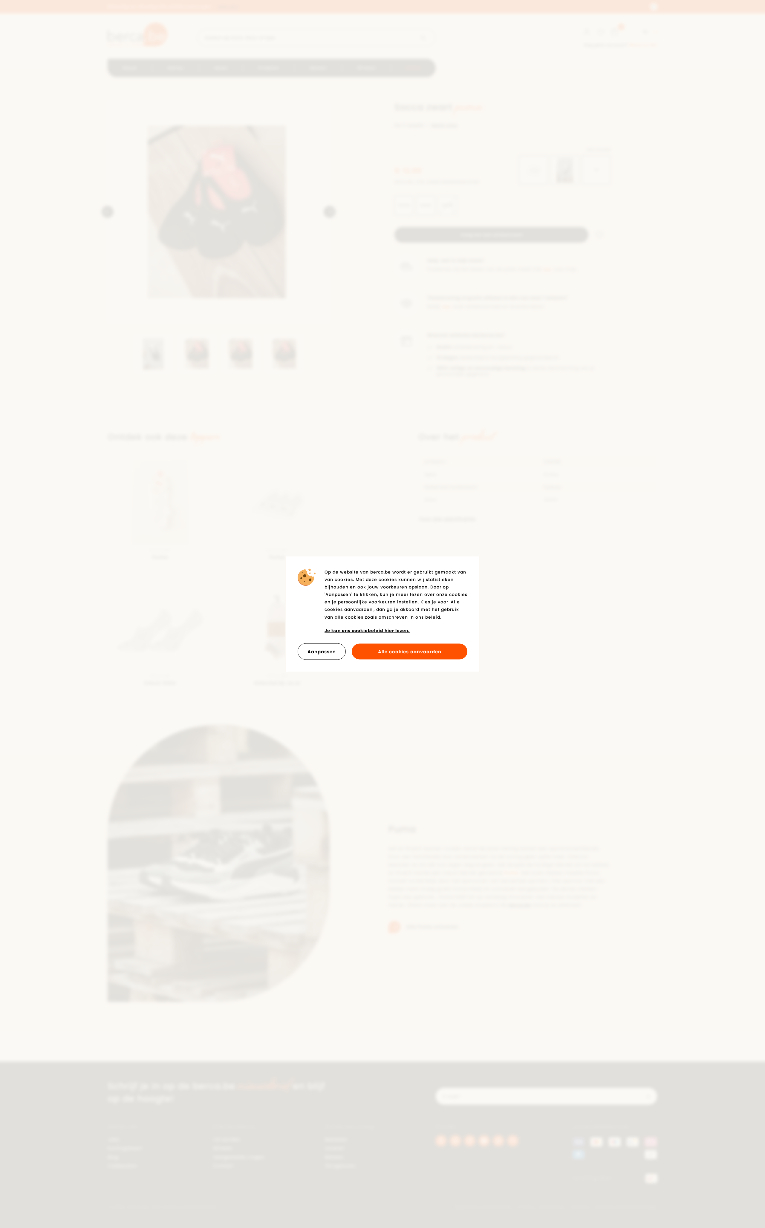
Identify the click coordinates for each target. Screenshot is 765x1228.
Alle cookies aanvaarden (409, 652)
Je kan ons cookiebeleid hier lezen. (367, 630)
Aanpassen (321, 652)
